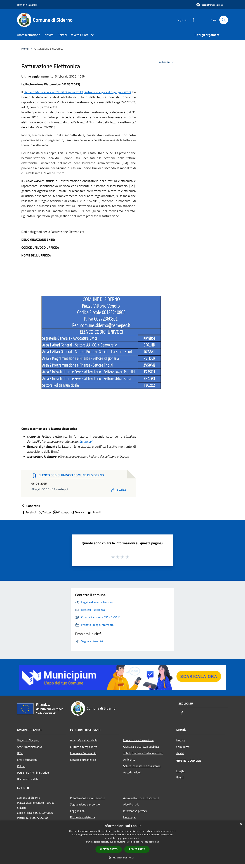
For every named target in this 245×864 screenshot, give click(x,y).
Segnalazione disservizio (85, 804)
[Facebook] (191, 19)
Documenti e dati (27, 779)
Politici (21, 766)
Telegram (80, 512)
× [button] (241, 824)
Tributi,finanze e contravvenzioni (143, 753)
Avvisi (180, 753)
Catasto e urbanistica (83, 759)
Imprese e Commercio (83, 753)
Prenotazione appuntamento (87, 798)
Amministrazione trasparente (141, 798)
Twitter (47, 512)
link (157, 841)
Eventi (180, 777)
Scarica (121, 489)
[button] (122, 857)
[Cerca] (223, 20)
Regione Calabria (27, 5)
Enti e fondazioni (27, 759)
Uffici (20, 753)
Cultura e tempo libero (83, 747)
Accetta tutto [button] (109, 849)
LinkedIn (97, 512)
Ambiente (129, 759)
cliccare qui (85, 441)
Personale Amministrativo (33, 772)
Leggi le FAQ (77, 811)
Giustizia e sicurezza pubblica (141, 746)
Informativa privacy (135, 811)
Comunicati (183, 747)
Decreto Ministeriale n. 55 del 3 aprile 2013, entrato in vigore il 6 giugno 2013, (77, 92)
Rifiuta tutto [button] (136, 849)
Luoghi (180, 771)
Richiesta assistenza (82, 817)
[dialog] (122, 842)
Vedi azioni (165, 62)
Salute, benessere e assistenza (142, 766)
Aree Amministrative (30, 747)
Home (25, 48)
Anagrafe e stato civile (83, 740)
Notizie (180, 740)
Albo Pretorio (131, 804)
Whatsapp (63, 512)
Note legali (129, 817)
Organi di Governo (28, 740)
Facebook (31, 512)
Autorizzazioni (132, 772)
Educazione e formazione (138, 740)
